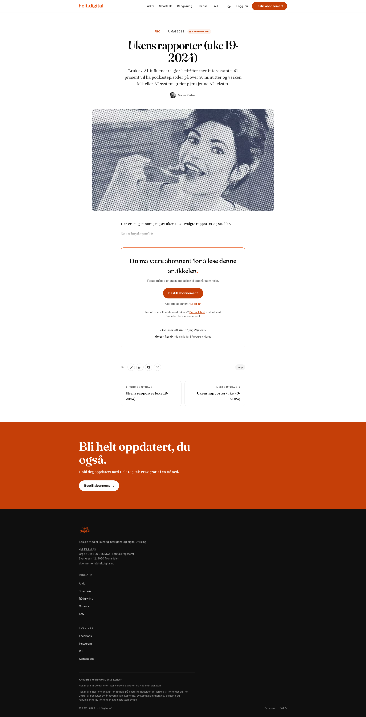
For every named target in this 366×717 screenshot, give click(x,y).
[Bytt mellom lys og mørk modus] (229, 6)
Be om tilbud (197, 312)
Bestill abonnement (269, 6)
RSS (81, 651)
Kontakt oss (86, 658)
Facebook (85, 636)
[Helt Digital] (91, 6)
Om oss (202, 6)
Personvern (271, 708)
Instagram (85, 643)
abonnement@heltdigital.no (96, 563)
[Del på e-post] (157, 367)
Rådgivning (184, 6)
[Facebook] (148, 367)
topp (240, 367)
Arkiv (150, 6)
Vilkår (283, 708)
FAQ (215, 6)
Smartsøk (165, 6)
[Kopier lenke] (131, 367)
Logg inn (242, 6)
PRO (158, 31)
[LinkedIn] (140, 367)
